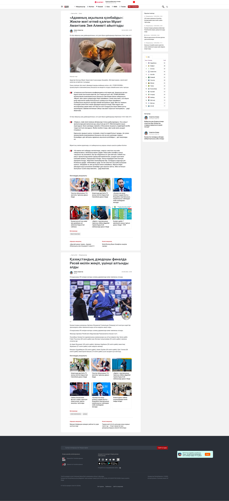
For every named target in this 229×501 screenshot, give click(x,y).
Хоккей (100, 7)
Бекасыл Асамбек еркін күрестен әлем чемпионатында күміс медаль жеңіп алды (154, 47)
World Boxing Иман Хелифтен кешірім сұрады (114, 245)
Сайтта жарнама (118, 486)
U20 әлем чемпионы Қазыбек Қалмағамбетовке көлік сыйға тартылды (153, 20)
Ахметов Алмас (154, 117)
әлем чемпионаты (76, 414)
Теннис (123, 7)
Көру (207, 454)
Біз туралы (101, 486)
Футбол (91, 7)
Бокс (108, 7)
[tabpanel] (155, 84)
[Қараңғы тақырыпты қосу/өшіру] (167, 6)
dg (120, 467)
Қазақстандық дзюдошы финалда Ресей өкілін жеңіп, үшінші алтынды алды (154, 29)
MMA (115, 7)
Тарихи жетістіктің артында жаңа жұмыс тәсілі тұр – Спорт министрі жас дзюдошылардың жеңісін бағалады (116, 426)
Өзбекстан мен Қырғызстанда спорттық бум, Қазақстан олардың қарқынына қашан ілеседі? (154, 124)
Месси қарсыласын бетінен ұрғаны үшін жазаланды (154, 38)
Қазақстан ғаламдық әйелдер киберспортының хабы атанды (154, 138)
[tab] (148, 57)
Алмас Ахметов (78, 30)
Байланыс (108, 486)
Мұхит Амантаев (75, 234)
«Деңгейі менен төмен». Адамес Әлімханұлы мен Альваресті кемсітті (82, 245)
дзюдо (85, 414)
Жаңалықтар (80, 7)
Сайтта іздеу (162, 448)
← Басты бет (73, 13)
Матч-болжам (133, 7)
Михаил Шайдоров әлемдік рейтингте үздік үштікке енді (84, 425)
